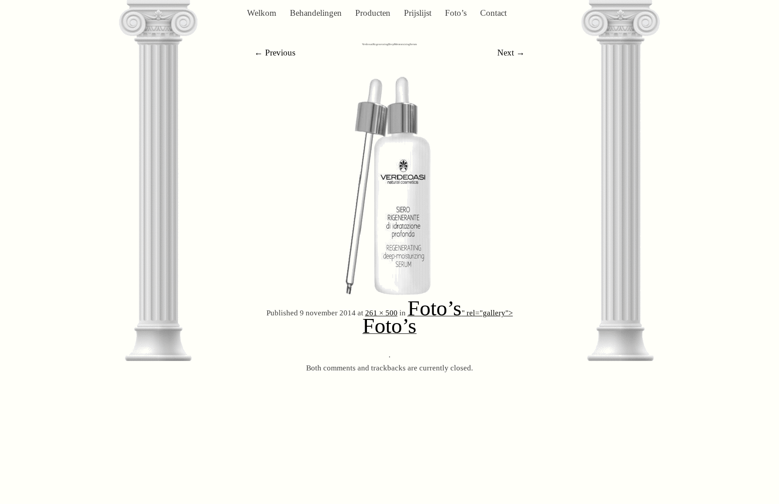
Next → (511, 52)
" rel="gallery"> (437, 323)
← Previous (274, 52)
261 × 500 (381, 313)
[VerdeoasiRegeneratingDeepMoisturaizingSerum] (390, 295)
